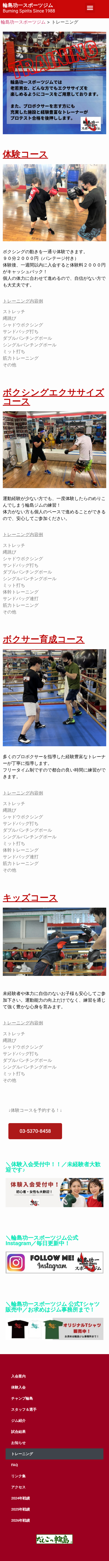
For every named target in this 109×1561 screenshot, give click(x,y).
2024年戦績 (20, 1498)
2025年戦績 (20, 1509)
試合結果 (18, 1432)
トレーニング (22, 1454)
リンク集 (18, 1476)
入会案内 (18, 1376)
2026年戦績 (20, 1520)
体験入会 (18, 1387)
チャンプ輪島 (22, 1398)
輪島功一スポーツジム (28, 5)
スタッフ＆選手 (24, 1409)
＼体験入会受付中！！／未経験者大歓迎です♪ (53, 1167)
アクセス (18, 1487)
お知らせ (18, 1443)
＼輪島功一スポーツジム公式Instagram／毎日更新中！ (42, 1240)
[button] (90, 8)
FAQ (14, 1465)
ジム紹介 (18, 1420)
